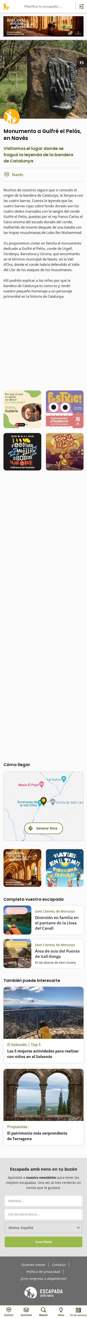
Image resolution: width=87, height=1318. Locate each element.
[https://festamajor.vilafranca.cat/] (22, 452)
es (82, 62)
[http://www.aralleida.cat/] (43, 26)
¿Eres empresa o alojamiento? (43, 1279)
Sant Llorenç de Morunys (55, 911)
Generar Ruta (46, 828)
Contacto (59, 1265)
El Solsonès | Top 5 (24, 1044)
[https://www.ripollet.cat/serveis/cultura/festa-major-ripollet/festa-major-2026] (65, 452)
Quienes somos (33, 1265)
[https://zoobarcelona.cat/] (22, 409)
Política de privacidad (43, 1272)
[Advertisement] (43, 344)
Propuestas (17, 1126)
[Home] (5, 6)
